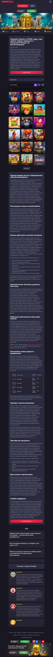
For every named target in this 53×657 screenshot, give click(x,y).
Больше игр (26, 168)
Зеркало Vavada (26, 72)
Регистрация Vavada (26, 521)
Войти (32, 5)
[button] (1, 21)
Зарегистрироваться (22, 5)
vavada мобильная (31, 433)
